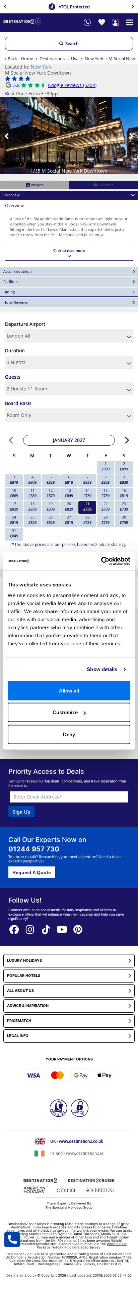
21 (87, 506)
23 (124, 506)
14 (87, 493)
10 (14, 493)
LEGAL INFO (17, 1036)
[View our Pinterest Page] (78, 927)
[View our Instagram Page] (30, 927)
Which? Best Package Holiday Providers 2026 (82, 1245)
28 (87, 520)
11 (32, 493)
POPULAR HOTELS (23, 976)
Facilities (10, 281)
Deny (69, 734)
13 (69, 493)
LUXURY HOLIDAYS (24, 960)
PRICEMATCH (19, 1021)
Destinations (52, 59)
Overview (11, 194)
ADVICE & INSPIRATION (28, 1006)
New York (94, 59)
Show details (102, 669)
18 (32, 506)
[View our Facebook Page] (14, 927)
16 (124, 493)
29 (105, 520)
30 (124, 520)
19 (51, 506)
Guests (12, 377)
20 (69, 506)
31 (14, 533)
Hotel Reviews (15, 302)
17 (14, 506)
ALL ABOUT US (20, 991)
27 (69, 520)
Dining (9, 291)
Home (27, 59)
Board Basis (18, 403)
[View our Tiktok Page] (46, 927)
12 (51, 493)
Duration (15, 350)
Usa (74, 59)
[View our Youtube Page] (62, 927)
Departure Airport (25, 324)
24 (14, 520)
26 (51, 520)
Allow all (69, 690)
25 (32, 520)
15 (105, 493)
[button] (7, 135)
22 (105, 506)
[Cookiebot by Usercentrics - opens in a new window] (101, 561)
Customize (65, 712)
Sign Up (21, 812)
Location (106, 184)
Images (36, 184)
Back (12, 59)
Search (71, 43)
